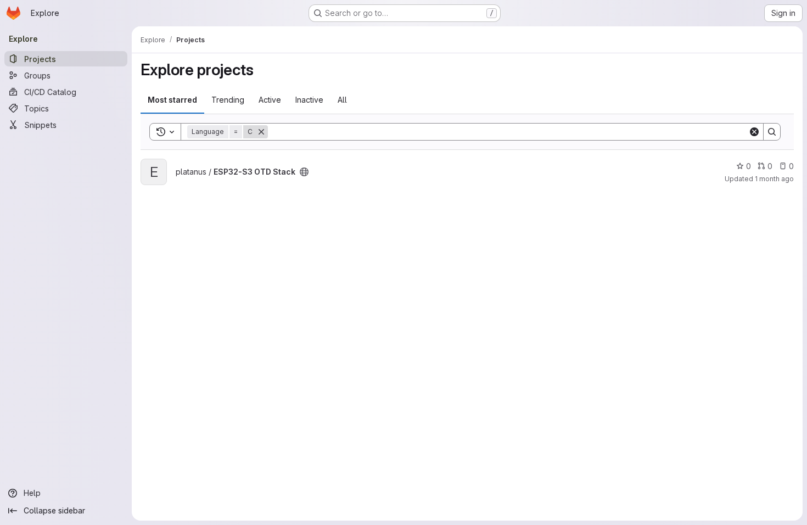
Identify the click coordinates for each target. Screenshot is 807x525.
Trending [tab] (227, 99)
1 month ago (774, 179)
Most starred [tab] (172, 99)
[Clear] (754, 131)
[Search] (772, 132)
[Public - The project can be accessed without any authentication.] (304, 171)
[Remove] (261, 131)
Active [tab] (270, 99)
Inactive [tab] (309, 99)
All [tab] (342, 99)
